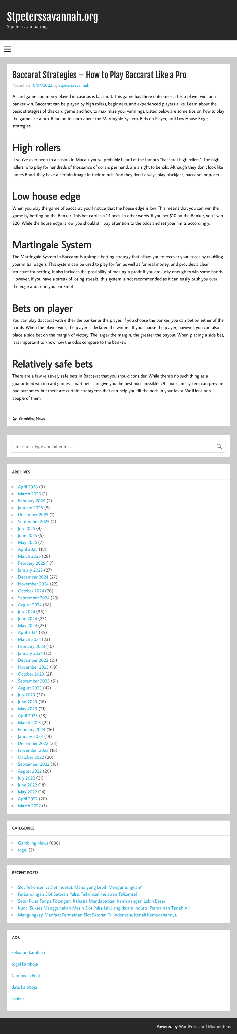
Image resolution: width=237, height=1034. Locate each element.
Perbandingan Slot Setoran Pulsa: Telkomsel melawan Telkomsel (77, 894)
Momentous (219, 1026)
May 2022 (27, 792)
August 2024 (30, 604)
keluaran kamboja (28, 952)
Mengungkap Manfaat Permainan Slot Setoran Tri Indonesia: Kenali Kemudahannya (97, 915)
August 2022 (30, 771)
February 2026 (31, 500)
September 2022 (33, 764)
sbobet (18, 998)
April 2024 (28, 632)
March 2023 (29, 722)
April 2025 (28, 549)
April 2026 (28, 487)
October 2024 (31, 591)
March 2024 (29, 639)
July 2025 (26, 528)
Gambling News (32, 418)
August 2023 (30, 688)
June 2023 (27, 701)
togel (22, 850)
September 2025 (33, 521)
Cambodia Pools (26, 975)
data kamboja (24, 987)
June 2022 (27, 785)
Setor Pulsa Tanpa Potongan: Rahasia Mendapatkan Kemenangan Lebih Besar (91, 901)
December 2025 (33, 514)
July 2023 (26, 695)
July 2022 (26, 778)
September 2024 (33, 597)
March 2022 (29, 805)
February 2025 (31, 563)
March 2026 (29, 493)
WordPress (188, 1026)
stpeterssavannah (74, 85)
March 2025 (29, 556)
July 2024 (26, 611)
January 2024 (30, 653)
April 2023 (28, 715)
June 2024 (27, 618)
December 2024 (33, 577)
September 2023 (34, 681)
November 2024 (33, 584)
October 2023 (31, 674)
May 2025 (27, 542)
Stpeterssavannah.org (52, 16)
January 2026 (30, 507)
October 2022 (31, 757)
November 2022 (33, 750)
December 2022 (33, 743)
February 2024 (31, 646)
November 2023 (33, 667)
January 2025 (30, 570)
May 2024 (27, 625)
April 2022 (28, 798)
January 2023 (30, 736)
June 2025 (27, 535)
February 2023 (31, 729)
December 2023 (33, 660)
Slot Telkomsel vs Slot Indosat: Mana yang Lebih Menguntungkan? (80, 887)
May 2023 (27, 708)
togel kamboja (25, 964)
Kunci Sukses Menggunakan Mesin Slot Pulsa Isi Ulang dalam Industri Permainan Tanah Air (104, 908)
